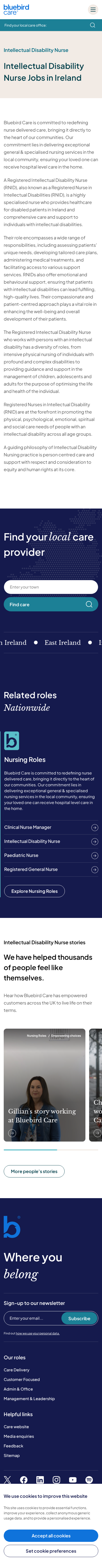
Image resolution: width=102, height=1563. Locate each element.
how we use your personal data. (38, 1333)
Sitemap (12, 1455)
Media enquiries (19, 1436)
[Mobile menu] (93, 9)
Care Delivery (16, 1369)
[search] (92, 25)
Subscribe (79, 1318)
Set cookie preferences (51, 1551)
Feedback (13, 1445)
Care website (16, 1426)
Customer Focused (22, 1379)
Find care (19, 604)
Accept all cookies (51, 1535)
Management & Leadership (29, 1398)
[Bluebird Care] (16, 13)
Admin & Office (18, 1389)
